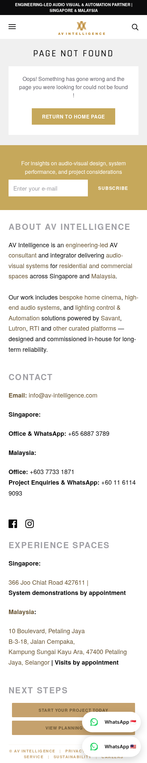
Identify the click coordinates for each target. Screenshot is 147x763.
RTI (35, 327)
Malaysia (103, 275)
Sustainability (73, 756)
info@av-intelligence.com (53, 394)
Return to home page (73, 116)
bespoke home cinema (90, 296)
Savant (110, 317)
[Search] (135, 26)
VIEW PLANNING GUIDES (73, 728)
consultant (23, 254)
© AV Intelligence (32, 750)
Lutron (17, 327)
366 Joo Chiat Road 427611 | (49, 582)
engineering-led (87, 244)
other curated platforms (85, 327)
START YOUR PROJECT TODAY (73, 710)
